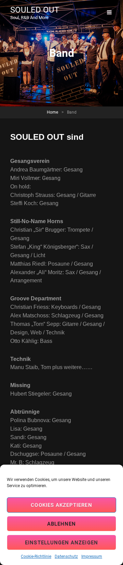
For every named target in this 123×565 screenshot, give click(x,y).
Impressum (91, 556)
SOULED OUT (34, 10)
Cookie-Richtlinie (36, 556)
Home (52, 112)
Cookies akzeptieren (61, 505)
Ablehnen (61, 524)
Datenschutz (66, 556)
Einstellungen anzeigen (61, 542)
